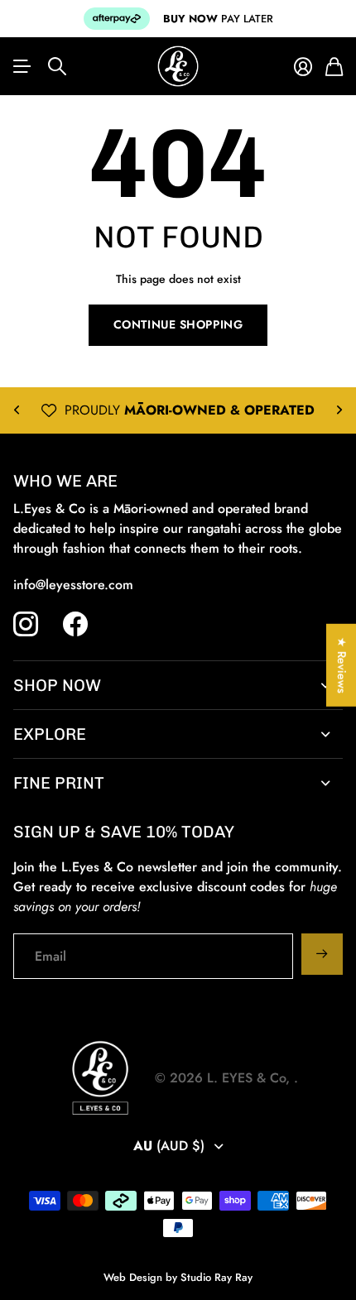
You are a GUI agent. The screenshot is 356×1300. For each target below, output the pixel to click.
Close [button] (178, 685)
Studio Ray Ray (216, 1277)
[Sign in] (303, 66)
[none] (16, 410)
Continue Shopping (178, 324)
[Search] (57, 66)
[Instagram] (25, 624)
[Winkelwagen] (334, 66)
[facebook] (75, 624)
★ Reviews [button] (342, 664)
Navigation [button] (22, 66)
